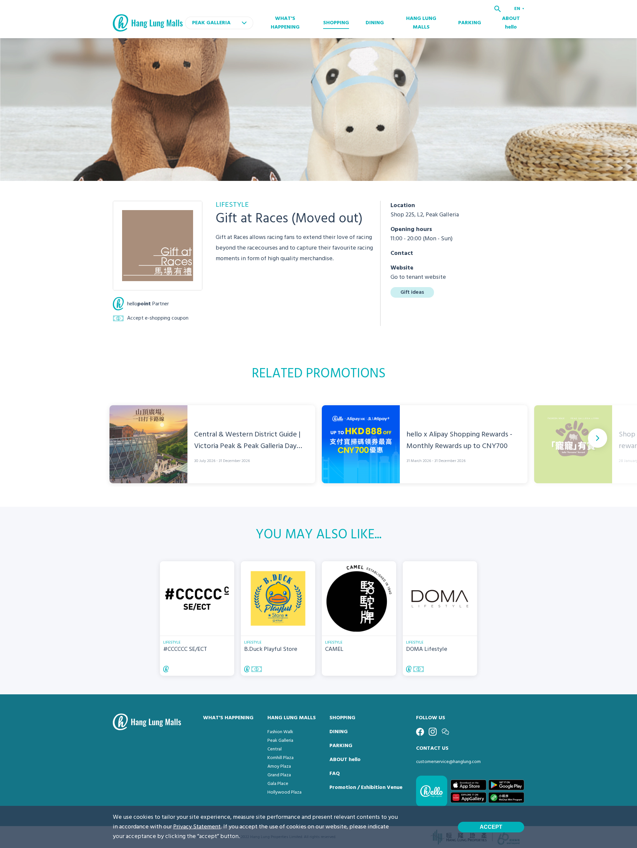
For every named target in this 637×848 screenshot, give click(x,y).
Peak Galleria (280, 740)
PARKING (469, 23)
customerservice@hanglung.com (448, 762)
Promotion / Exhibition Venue (365, 787)
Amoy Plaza (279, 766)
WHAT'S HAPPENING (285, 23)
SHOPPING (336, 23)
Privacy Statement (197, 827)
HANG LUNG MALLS (421, 23)
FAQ (334, 773)
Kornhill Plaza (280, 758)
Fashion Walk (280, 732)
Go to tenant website (418, 277)
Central (274, 749)
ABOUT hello (511, 23)
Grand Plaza (279, 775)
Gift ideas (412, 292)
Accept (491, 827)
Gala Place (277, 784)
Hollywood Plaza (284, 792)
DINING (375, 23)
